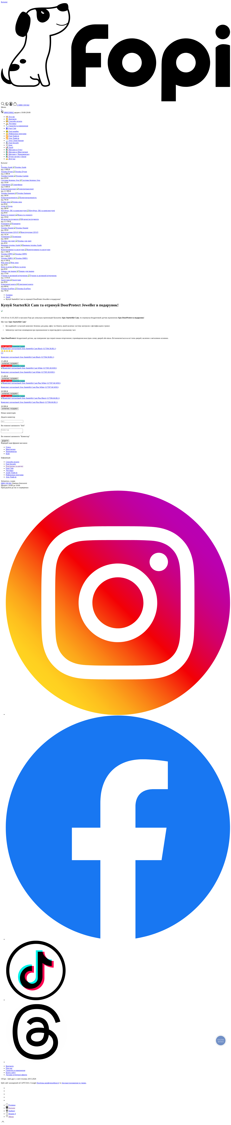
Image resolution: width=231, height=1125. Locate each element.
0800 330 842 (24, 105)
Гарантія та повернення (15, 1070)
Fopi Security (11, 464)
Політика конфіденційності (48, 1083)
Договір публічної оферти (16, 1075)
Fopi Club (9, 468)
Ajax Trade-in (11, 477)
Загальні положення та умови (74, 1083)
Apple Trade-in (11, 473)
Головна (9, 295)
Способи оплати (12, 462)
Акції (8, 297)
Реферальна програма (14, 475)
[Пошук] (3, 105)
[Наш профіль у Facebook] (118, 939)
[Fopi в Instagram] (7, 1091)
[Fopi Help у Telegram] (7, 1094)
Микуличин (11, 449)
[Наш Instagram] (118, 714)
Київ (8, 454)
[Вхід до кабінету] (11, 105)
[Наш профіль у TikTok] (36, 1000)
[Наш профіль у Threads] (36, 1062)
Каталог (4, 2)
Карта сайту (11, 1073)
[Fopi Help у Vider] (7, 1097)
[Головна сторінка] (115, 101)
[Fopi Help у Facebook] (7, 1100)
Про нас (9, 1068)
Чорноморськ (11, 451)
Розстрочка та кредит (14, 466)
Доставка (9, 470)
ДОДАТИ (5, 441)
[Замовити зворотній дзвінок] (7, 1088)
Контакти (10, 1066)
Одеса (8, 447)
